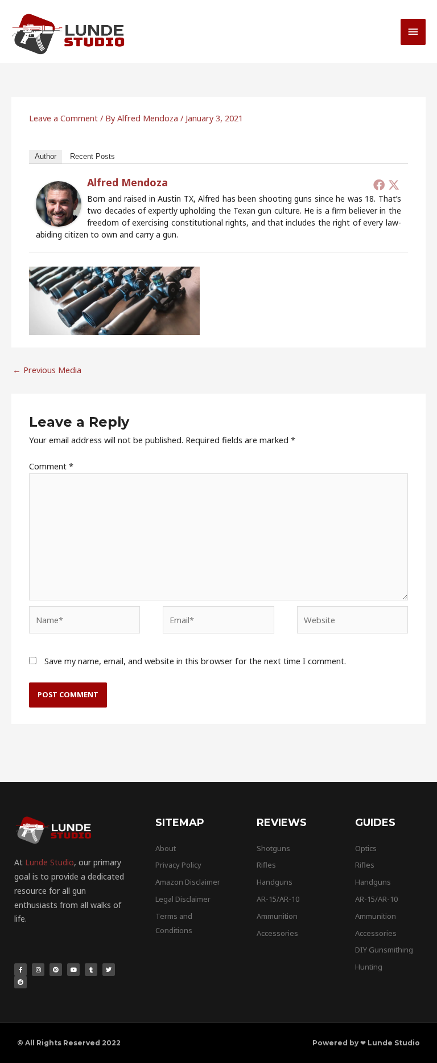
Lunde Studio (49, 862)
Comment (51, 466)
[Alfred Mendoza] (58, 202)
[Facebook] (379, 184)
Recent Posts (92, 156)
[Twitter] (394, 184)
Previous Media (47, 369)
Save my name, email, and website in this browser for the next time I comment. (195, 661)
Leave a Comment (63, 118)
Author (45, 156)
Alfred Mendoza (127, 182)
